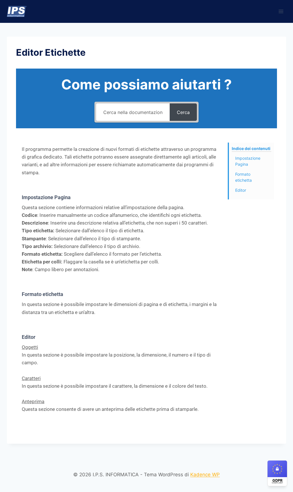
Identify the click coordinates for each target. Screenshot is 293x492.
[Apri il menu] (281, 11)
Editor (240, 190)
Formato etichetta (243, 177)
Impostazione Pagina (247, 161)
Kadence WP (205, 474)
